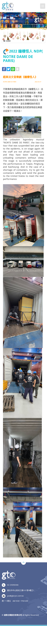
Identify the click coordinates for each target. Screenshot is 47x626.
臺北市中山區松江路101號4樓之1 (20, 590)
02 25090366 (12, 585)
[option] (23, 20)
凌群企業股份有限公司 (8, 6)
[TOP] (23, 562)
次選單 (8, 41)
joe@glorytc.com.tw (15, 596)
